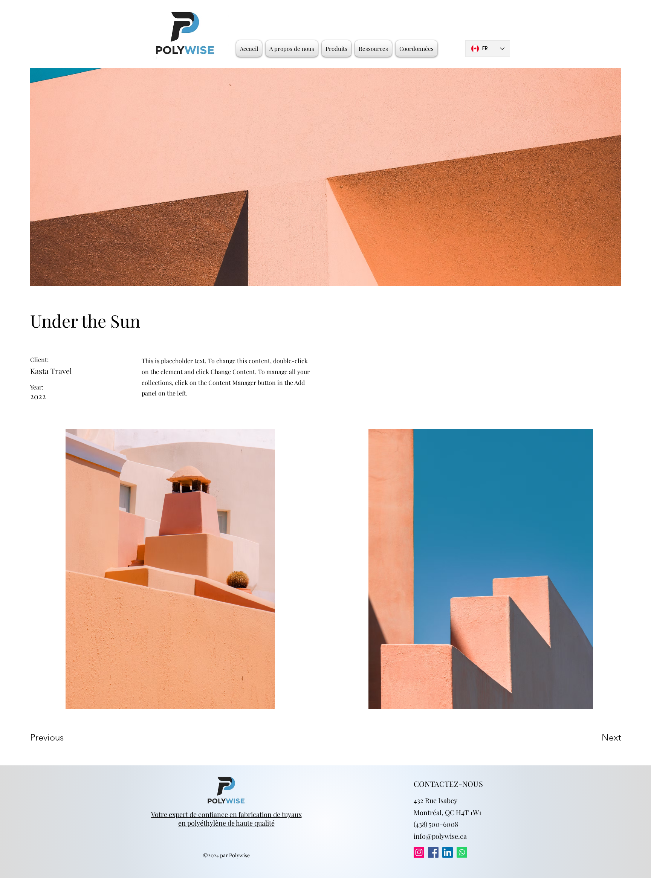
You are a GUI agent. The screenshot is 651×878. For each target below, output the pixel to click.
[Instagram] (419, 852)
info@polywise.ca (440, 836)
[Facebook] (433, 852)
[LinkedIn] (447, 852)
